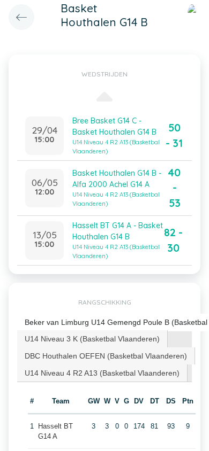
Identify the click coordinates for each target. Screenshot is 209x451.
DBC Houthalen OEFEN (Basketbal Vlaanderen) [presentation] (106, 356)
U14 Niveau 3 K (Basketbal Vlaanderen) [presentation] (92, 339)
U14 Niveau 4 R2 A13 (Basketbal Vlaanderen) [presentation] (102, 373)
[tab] (92, 338)
